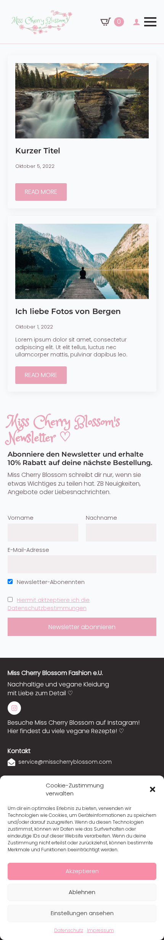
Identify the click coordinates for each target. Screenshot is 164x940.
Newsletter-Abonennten (50, 582)
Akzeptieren (82, 871)
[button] (152, 789)
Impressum (100, 930)
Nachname (101, 518)
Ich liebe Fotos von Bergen (68, 311)
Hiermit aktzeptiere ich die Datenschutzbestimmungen (49, 604)
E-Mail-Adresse (28, 550)
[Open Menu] (150, 22)
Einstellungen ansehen (82, 913)
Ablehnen (82, 892)
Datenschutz (68, 930)
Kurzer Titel (37, 150)
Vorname (21, 518)
